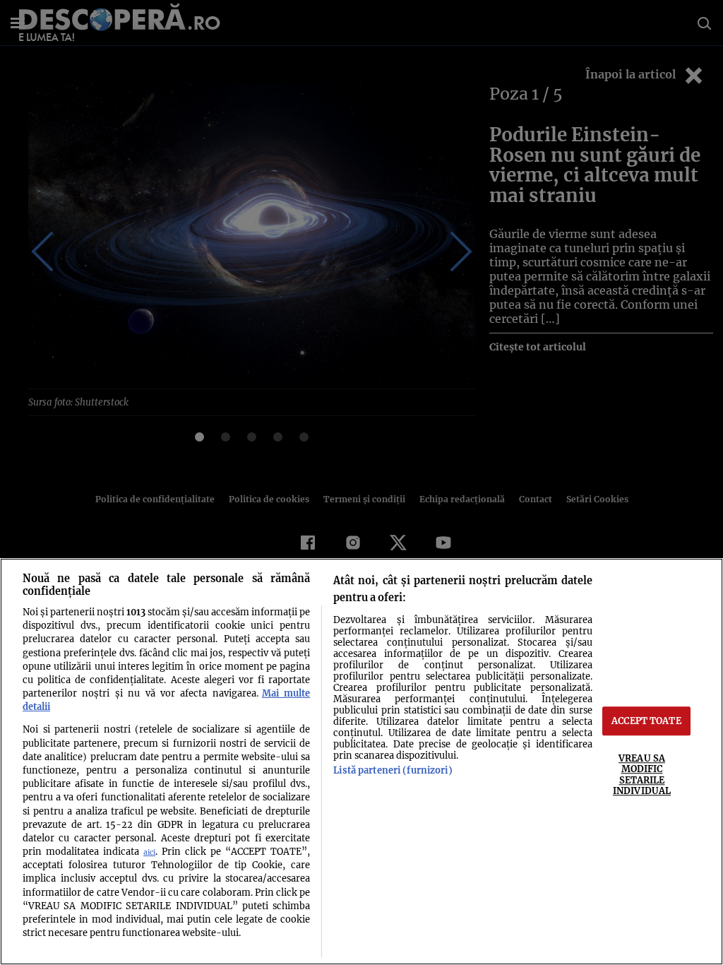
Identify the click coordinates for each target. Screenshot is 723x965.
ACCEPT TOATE (646, 720)
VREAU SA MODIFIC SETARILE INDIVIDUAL (642, 774)
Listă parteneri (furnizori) (392, 770)
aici (149, 852)
